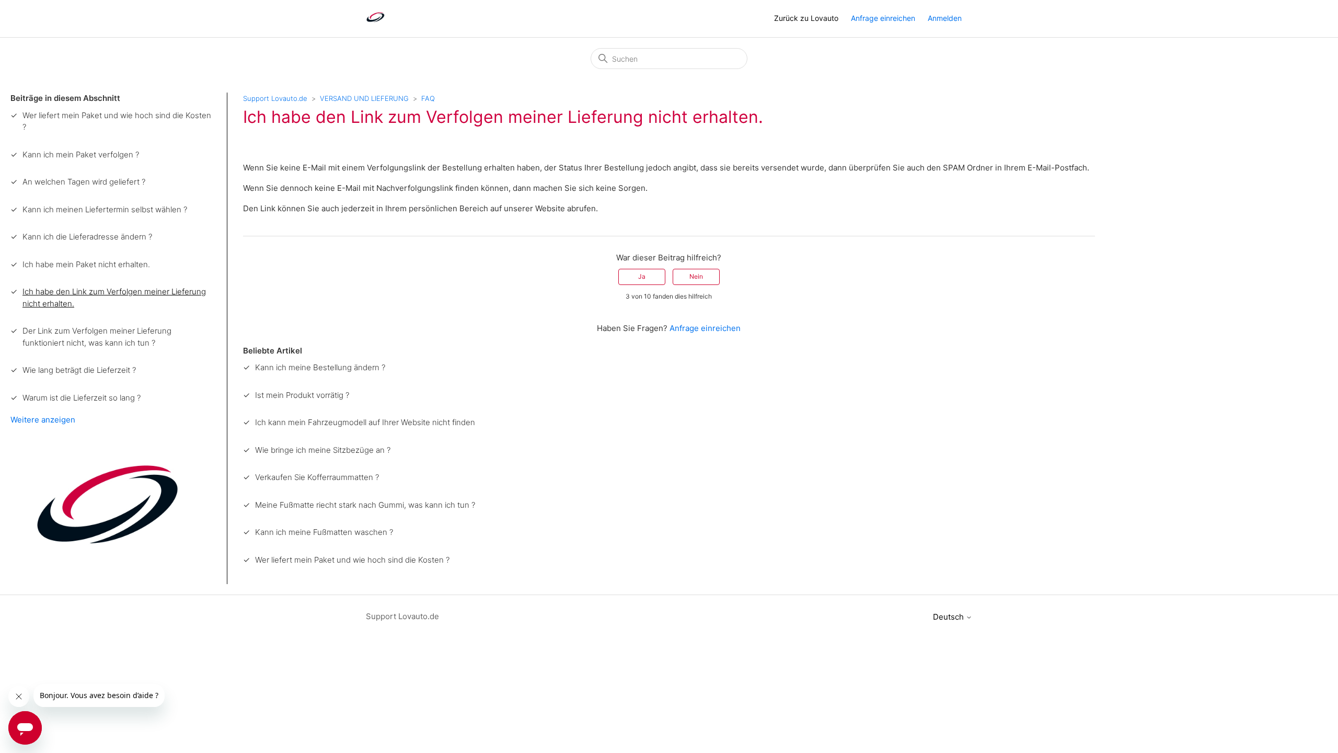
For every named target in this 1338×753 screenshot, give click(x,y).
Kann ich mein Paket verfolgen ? (80, 154)
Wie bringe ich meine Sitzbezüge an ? (322, 450)
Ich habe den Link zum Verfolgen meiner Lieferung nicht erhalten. (114, 298)
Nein (696, 276)
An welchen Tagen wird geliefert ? (83, 182)
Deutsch (949, 616)
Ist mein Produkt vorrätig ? (302, 395)
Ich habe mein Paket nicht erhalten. (86, 264)
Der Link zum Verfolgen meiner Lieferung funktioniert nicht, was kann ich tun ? (96, 337)
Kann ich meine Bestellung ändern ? (320, 367)
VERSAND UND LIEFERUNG (364, 98)
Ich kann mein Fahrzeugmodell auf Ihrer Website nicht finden (365, 422)
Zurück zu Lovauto (806, 18)
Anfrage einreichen (883, 18)
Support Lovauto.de (275, 98)
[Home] (375, 24)
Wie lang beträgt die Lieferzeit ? (79, 370)
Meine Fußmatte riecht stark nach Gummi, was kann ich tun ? (365, 505)
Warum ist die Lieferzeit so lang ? (81, 398)
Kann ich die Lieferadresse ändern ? (87, 237)
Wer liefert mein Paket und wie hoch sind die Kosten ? (116, 121)
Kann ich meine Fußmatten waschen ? (324, 532)
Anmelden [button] (945, 18)
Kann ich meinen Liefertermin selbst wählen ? (104, 209)
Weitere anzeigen (42, 420)
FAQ (428, 98)
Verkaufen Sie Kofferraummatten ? (317, 477)
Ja (641, 276)
